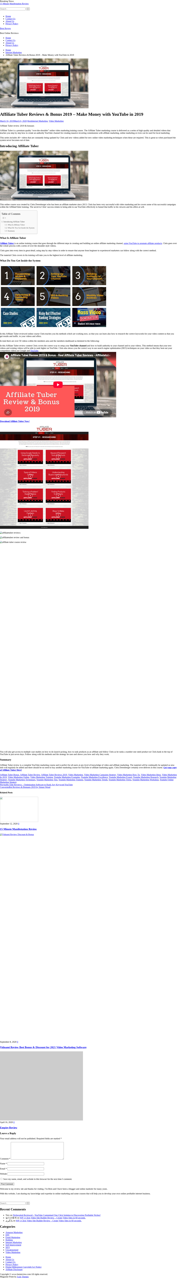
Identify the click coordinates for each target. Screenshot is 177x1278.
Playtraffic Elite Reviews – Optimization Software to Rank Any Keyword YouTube (36, 785)
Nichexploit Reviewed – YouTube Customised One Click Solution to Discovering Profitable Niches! (57, 1215)
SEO (8, 1247)
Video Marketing (56, 121)
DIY (8, 1235)
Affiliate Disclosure (14, 1269)
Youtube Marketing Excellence (94, 777)
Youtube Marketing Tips (47, 780)
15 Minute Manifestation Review (18, 829)
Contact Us (10, 19)
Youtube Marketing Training (70, 780)
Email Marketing (13, 1237)
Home (8, 16)
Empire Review (8, 1127)
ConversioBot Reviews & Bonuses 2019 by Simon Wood (25, 787)
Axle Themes (23, 1277)
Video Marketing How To (128, 775)
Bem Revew (5, 28)
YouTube (34, 350)
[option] (88, 3)
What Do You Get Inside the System (21, 228)
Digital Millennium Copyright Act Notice (23, 1267)
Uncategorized (12, 1250)
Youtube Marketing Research (145, 777)
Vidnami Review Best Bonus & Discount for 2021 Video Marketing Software (34, 3)
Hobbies (9, 1240)
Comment (5, 1159)
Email (3, 1169)
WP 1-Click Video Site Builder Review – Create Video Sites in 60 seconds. (53, 1218)
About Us (10, 21)
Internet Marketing (40, 121)
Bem (29, 121)
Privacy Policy (12, 24)
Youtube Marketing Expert (120, 777)
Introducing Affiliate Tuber (14, 222)
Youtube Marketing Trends (96, 780)
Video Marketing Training (41, 777)
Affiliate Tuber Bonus (9, 775)
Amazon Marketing (14, 1232)
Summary (11, 231)
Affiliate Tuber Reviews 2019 (54, 775)
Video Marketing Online (18, 777)
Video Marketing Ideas (151, 775)
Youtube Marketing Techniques (21, 780)
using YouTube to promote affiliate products (143, 243)
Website (3, 1174)
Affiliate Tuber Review (30, 775)
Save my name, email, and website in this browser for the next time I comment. (37, 1179)
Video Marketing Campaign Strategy (100, 775)
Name (3, 1163)
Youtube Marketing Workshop (145, 780)
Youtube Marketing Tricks (120, 780)
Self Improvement (13, 1245)
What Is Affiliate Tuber (16, 225)
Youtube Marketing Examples (67, 777)
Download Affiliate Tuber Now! (15, 421)
